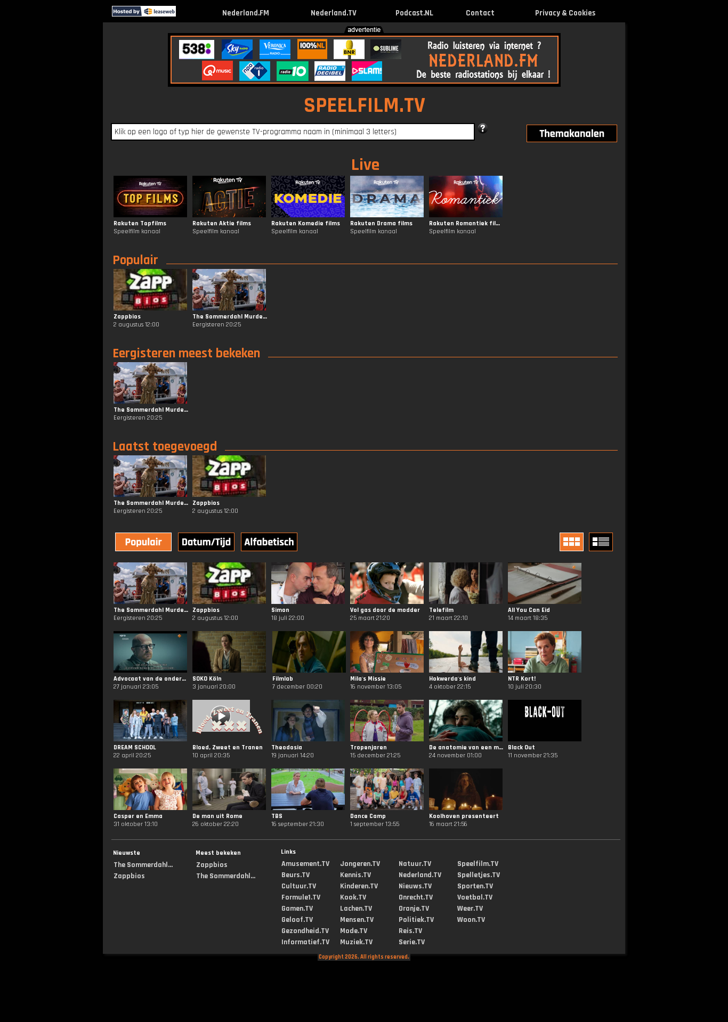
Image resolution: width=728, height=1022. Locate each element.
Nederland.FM (245, 13)
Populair (135, 260)
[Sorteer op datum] (207, 543)
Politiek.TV (416, 920)
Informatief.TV (305, 942)
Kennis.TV (355, 875)
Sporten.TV (475, 886)
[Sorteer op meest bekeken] (144, 543)
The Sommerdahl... (143, 865)
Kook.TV (353, 897)
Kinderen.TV (359, 886)
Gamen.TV (297, 908)
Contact (480, 13)
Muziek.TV (356, 942)
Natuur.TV (415, 864)
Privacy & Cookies (565, 13)
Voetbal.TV (474, 897)
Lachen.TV (356, 908)
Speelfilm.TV (477, 864)
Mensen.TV (357, 920)
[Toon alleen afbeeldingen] (573, 542)
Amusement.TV (305, 864)
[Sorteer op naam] (270, 543)
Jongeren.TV (360, 864)
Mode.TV (353, 931)
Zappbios (129, 876)
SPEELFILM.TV (364, 105)
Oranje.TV (414, 908)
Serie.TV (412, 942)
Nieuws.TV (415, 886)
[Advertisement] (46, 190)
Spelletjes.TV (478, 875)
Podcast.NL (414, 13)
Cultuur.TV (298, 886)
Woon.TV (471, 920)
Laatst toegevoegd (164, 446)
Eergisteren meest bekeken (186, 353)
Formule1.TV (300, 897)
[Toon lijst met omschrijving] (602, 542)
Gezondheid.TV (305, 931)
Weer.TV (470, 908)
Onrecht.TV (416, 897)
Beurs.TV (295, 875)
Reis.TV (410, 931)
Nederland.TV (334, 13)
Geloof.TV (297, 920)
